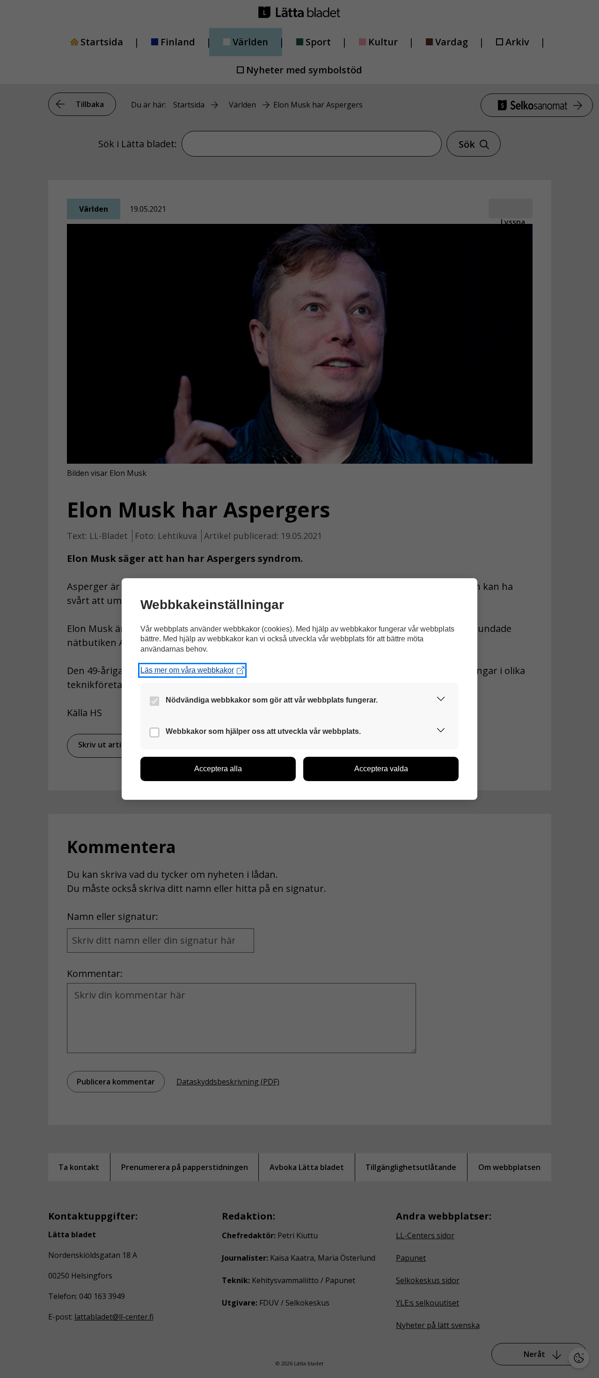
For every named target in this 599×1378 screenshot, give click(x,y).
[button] (440, 700)
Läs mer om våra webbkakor (187, 670)
